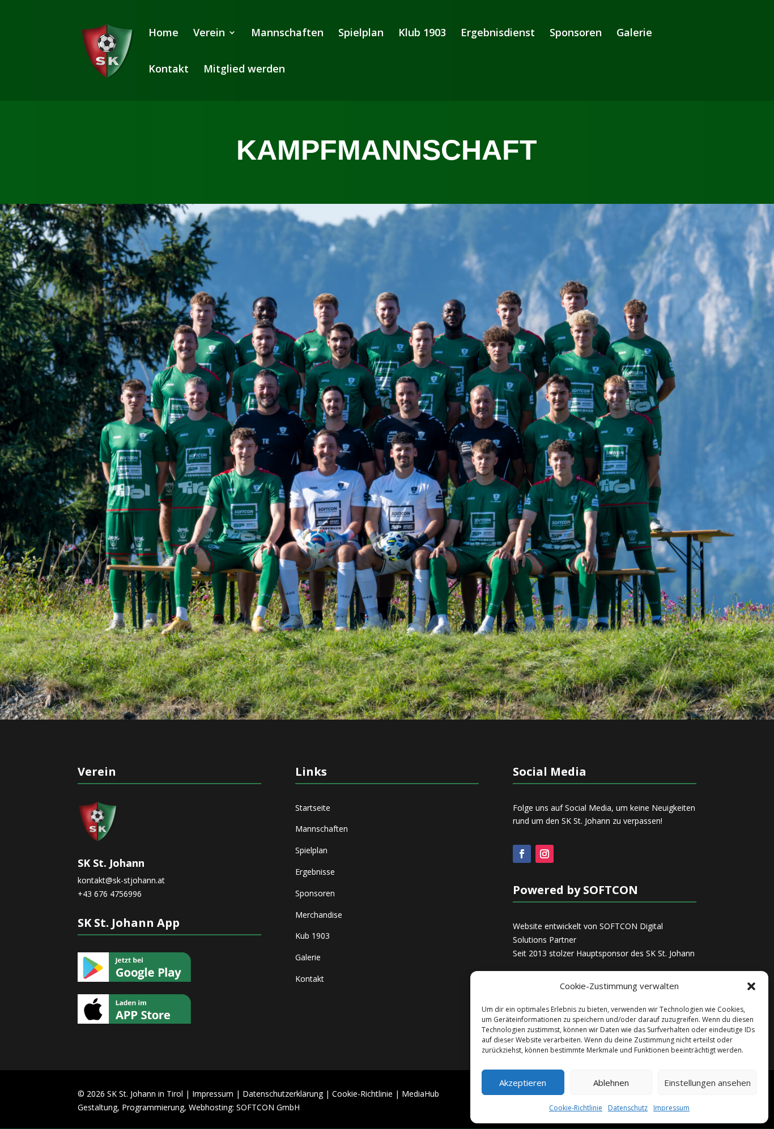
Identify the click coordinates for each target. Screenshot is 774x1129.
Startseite (312, 807)
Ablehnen (611, 1082)
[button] (751, 986)
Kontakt (168, 70)
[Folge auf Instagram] (544, 854)
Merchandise (318, 914)
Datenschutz (628, 1108)
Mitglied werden (244, 70)
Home (163, 33)
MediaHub (420, 1093)
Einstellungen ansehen (707, 1082)
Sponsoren (576, 33)
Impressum (671, 1108)
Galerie (634, 33)
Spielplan (361, 33)
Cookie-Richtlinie (575, 1108)
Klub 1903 (422, 33)
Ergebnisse (315, 871)
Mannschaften (287, 33)
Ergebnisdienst (498, 33)
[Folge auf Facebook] (522, 854)
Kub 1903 (312, 935)
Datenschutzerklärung (283, 1093)
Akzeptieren (522, 1082)
